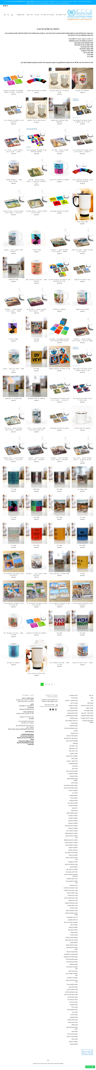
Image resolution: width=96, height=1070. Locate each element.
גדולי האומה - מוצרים (72, 761)
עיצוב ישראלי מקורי (73, 971)
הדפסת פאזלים (74, 942)
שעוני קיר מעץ (74, 703)
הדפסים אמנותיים (73, 763)
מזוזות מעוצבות (74, 718)
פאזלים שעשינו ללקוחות (87, 715)
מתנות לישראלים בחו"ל (72, 959)
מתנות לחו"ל (74, 698)
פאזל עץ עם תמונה (73, 1022)
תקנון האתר (90, 703)
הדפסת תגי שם (74, 867)
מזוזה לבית (75, 1012)
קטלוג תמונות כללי (88, 710)
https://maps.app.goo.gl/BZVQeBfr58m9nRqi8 (21, 729)
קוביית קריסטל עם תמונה (71, 864)
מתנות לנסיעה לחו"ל (72, 1034)
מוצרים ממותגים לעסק (72, 910)
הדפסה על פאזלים (73, 820)
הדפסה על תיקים (73, 855)
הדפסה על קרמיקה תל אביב (72, 967)
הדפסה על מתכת (73, 1041)
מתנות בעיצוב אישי (73, 930)
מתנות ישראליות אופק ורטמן (72, 948)
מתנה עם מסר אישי (73, 999)
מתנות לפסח (74, 810)
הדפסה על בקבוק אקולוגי (71, 833)
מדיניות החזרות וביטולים (87, 705)
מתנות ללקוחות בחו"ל (72, 984)
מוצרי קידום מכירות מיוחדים (71, 888)
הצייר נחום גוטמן (73, 748)
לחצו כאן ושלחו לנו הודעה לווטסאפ (80, 41)
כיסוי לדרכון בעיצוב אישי (72, 872)
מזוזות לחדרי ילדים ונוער (87, 713)
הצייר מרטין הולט (73, 751)
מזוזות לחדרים (74, 1014)
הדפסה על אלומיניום (72, 977)
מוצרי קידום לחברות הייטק (71, 898)
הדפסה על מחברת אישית (71, 842)
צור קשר (29, 14)
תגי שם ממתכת (74, 885)
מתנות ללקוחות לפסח (72, 813)
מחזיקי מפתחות (74, 725)
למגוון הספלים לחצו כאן (28, 62)
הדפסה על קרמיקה (73, 823)
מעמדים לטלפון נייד (73, 773)
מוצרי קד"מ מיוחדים (73, 895)
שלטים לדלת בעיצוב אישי (71, 852)
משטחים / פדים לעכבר (72, 756)
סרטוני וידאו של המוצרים (87, 718)
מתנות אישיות (74, 932)
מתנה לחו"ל (74, 1007)
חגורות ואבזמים (74, 776)
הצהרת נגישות (89, 708)
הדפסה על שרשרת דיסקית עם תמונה (71, 875)
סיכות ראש (75, 768)
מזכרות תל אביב (73, 1002)
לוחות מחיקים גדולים (72, 710)
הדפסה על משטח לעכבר (71, 845)
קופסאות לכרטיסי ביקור (72, 741)
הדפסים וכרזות (74, 798)
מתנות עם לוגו (74, 925)
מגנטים (76, 730)
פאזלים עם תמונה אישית (71, 940)
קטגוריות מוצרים (47, 14)
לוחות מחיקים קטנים (72, 713)
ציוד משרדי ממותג (73, 850)
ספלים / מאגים (74, 753)
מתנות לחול (75, 1031)
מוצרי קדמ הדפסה (73, 900)
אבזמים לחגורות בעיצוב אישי (72, 858)
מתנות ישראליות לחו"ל (72, 962)
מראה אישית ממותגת (72, 878)
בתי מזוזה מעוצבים (73, 919)
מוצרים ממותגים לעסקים (71, 903)
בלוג (92, 700)
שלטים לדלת (74, 783)
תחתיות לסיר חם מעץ (72, 735)
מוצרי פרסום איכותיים (72, 893)
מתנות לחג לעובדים (73, 997)
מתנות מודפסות (74, 964)
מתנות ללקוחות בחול (72, 1009)
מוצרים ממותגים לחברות (71, 992)
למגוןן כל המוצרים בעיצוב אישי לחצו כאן (49, 62)
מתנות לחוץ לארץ (73, 987)
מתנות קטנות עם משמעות (71, 954)
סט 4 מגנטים (74, 733)
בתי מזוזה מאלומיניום (72, 917)
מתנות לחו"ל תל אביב (72, 1036)
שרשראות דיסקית (73, 790)
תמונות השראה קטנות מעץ (71, 785)
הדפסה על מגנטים (73, 828)
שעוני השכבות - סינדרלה (71, 700)
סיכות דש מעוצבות (73, 862)
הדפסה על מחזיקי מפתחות (71, 840)
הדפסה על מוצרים (73, 805)
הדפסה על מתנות (73, 927)
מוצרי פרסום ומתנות (72, 905)
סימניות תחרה (74, 723)
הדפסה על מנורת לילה (72, 830)
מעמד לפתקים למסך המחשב (72, 779)
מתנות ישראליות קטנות (72, 945)
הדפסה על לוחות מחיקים (71, 825)
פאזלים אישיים (74, 935)
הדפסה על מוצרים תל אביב (71, 922)
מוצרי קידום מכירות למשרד (71, 890)
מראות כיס (75, 766)
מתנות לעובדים (74, 908)
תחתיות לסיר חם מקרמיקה (71, 738)
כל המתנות (75, 808)
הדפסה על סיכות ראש (72, 869)
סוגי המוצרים (61, 14)
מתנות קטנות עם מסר (72, 951)
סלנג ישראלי (74, 1039)
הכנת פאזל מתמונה (73, 1019)
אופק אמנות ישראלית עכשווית (88, 721)
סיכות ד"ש (75, 793)
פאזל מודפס (75, 1025)
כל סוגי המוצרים (74, 695)
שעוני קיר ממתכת (73, 705)
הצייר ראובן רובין (73, 746)
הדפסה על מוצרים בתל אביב (72, 882)
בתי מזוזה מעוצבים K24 (71, 720)
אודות (37, 14)
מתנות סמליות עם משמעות (71, 957)
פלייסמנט (75, 743)
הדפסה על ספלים (73, 818)
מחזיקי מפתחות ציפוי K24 (71, 728)
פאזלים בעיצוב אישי (73, 803)
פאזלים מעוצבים (73, 800)
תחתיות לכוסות (74, 708)
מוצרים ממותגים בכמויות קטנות (71, 913)
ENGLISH (20, 14)
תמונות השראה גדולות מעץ (71, 788)
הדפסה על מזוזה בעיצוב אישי (72, 836)
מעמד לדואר (74, 758)
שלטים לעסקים (74, 1044)
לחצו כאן (23, 723)
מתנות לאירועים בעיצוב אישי (72, 981)
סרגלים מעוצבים (73, 795)
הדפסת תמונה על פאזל (72, 937)
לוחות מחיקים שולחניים (72, 715)
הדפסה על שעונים (73, 847)
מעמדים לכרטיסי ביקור (72, 771)
